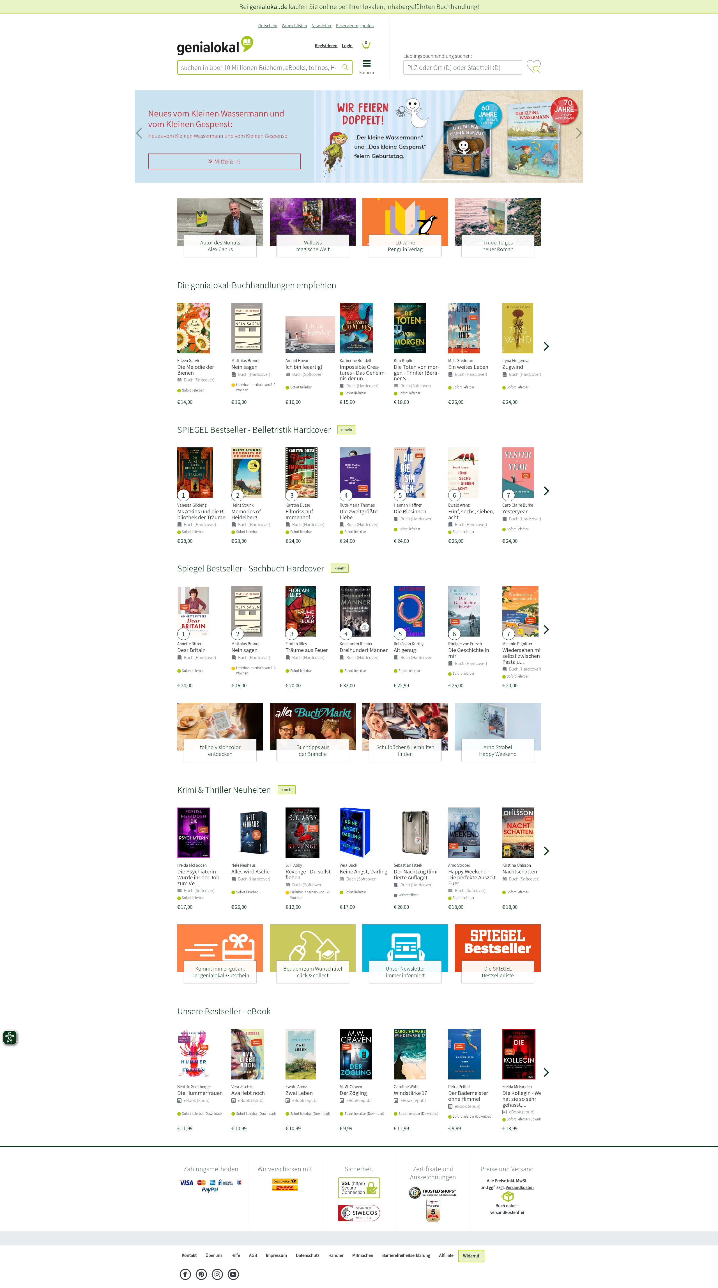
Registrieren (326, 46)
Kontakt (189, 1255)
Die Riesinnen (410, 511)
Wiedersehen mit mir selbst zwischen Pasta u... (527, 655)
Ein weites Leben (468, 366)
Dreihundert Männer (364, 650)
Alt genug (405, 650)
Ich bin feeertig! (304, 366)
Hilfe (235, 1255)
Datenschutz (307, 1255)
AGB (253, 1255)
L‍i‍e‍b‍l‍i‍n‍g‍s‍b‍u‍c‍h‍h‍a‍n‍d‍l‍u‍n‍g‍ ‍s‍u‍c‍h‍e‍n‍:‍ (437, 56)
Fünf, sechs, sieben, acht (471, 514)
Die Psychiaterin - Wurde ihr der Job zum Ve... (198, 877)
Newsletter (322, 26)
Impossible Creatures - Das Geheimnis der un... (363, 372)
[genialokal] (215, 45)
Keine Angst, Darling (363, 871)
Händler (335, 1255)
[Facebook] (185, 1275)
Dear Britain (191, 650)
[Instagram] (217, 1275)
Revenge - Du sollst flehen (308, 874)
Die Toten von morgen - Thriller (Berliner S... (416, 372)
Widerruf (471, 1256)
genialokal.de (268, 6)
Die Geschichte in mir (468, 653)
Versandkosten (520, 1187)
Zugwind (512, 366)
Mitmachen (362, 1255)
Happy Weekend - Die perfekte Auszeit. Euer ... (472, 877)
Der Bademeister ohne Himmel (468, 1095)
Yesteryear (515, 511)
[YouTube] (233, 1275)
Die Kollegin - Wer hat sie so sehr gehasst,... (523, 1098)
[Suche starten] (345, 67)
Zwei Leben (299, 1093)
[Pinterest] (201, 1275)
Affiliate (446, 1255)
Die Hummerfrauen (200, 1093)
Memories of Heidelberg (246, 514)
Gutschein (267, 26)
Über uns (214, 1255)
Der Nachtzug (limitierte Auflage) (416, 874)
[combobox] (258, 67)
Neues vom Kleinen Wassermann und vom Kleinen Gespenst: (216, 118)
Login (347, 46)
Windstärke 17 (410, 1093)
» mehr (346, 429)
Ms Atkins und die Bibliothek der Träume (201, 514)
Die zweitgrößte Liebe (359, 514)
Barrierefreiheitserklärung (406, 1255)
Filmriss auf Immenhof (299, 514)
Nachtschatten (519, 871)
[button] (366, 69)
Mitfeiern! (227, 161)
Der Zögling (353, 1093)
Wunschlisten (294, 26)
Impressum (276, 1255)
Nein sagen (244, 366)
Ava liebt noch (248, 1093)
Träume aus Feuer (307, 650)
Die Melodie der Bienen (195, 369)
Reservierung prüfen (355, 26)
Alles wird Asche (250, 871)
